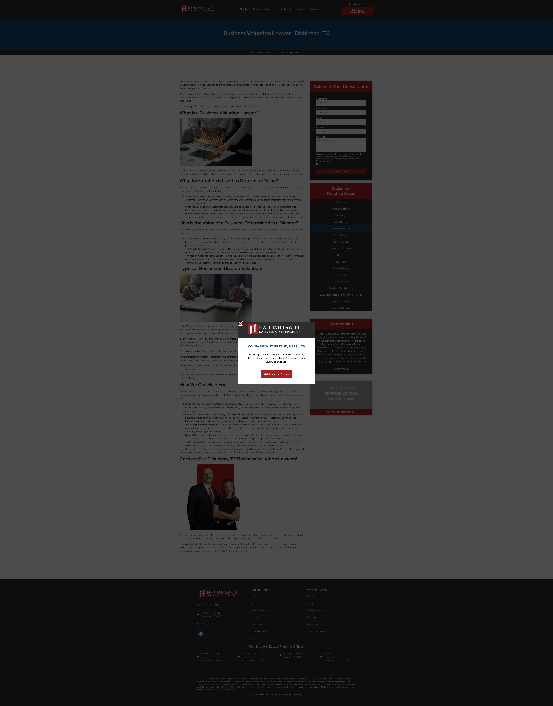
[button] (240, 323)
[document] (276, 353)
